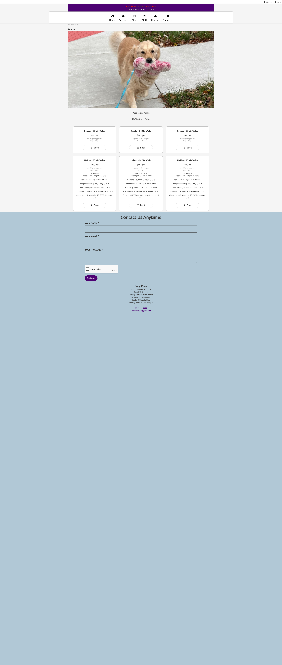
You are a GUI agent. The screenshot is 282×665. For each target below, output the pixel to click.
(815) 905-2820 (141, 308)
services (71, 25)
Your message (94, 249)
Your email (92, 236)
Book (96, 147)
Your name (92, 223)
